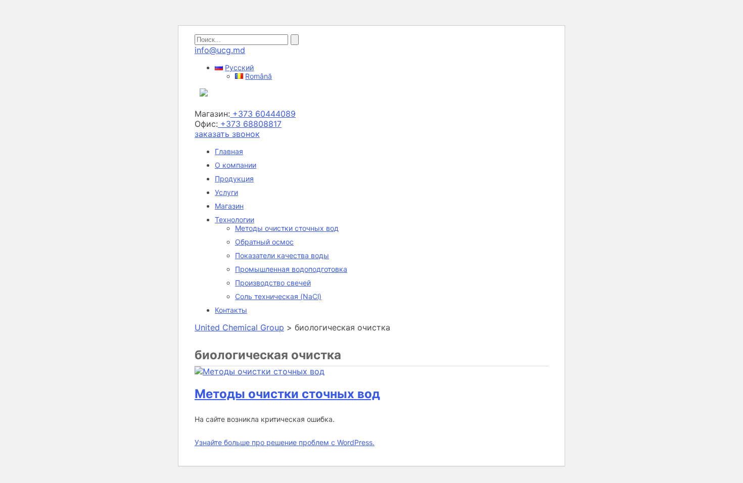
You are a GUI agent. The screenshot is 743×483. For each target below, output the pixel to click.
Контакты (231, 310)
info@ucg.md (220, 50)
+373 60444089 (263, 114)
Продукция (234, 178)
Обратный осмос (264, 241)
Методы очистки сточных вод (287, 228)
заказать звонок (227, 134)
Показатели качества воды (282, 255)
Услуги (226, 192)
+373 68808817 (250, 124)
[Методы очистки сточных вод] (259, 371)
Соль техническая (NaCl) (278, 296)
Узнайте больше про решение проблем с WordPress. (285, 442)
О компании (235, 165)
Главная (229, 151)
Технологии (234, 219)
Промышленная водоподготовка (291, 269)
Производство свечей (273, 282)
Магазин (229, 206)
